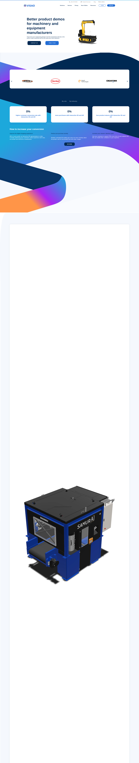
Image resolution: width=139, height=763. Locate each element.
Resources (93, 5)
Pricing (76, 5)
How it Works (84, 5)
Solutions (62, 5)
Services (70, 5)
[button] (11, 81)
